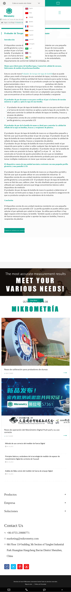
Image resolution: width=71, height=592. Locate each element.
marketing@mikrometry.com (23, 538)
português (31, 44)
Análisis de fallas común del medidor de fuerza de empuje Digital (29, 471)
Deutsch (31, 30)
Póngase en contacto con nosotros (14, 230)
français (31, 26)
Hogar (5, 22)
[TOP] (62, 589)
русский (31, 39)
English (31, 8)
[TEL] (27, 589)
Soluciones (11, 511)
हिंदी (30, 57)
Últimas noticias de (35, 306)
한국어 (31, 22)
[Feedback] (44, 589)
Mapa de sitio (28, 584)
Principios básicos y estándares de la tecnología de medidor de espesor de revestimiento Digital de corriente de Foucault (32, 458)
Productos (10, 494)
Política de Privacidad (40, 584)
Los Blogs (11, 22)
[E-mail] (9, 589)
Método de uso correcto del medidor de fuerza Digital (25, 443)
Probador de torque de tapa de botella (37, 74)
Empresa (9, 502)
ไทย (30, 53)
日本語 (31, 17)
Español (31, 35)
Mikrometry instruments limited (32, 581)
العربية (30, 48)
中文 (30, 13)
